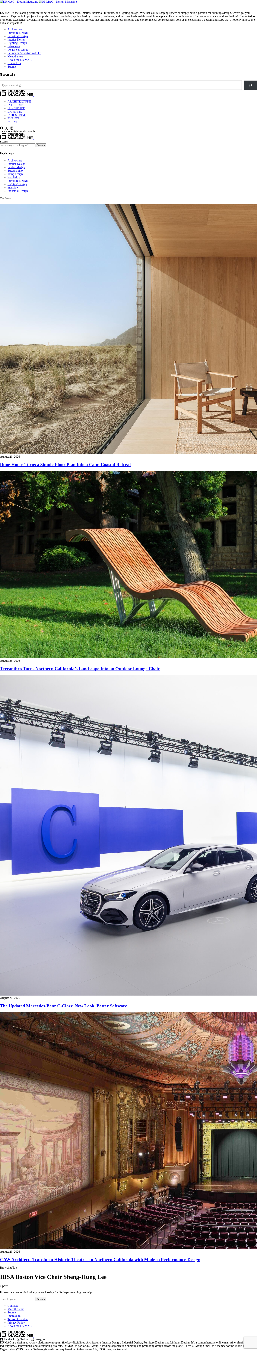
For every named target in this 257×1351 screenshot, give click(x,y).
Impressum (14, 1315)
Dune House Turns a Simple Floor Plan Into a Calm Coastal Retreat (65, 464)
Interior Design (16, 39)
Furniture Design (18, 32)
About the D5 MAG (20, 59)
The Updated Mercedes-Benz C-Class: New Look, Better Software (63, 1005)
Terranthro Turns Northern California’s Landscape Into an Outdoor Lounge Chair (80, 668)
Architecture (15, 29)
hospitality (14, 177)
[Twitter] (6, 128)
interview (13, 187)
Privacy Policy (16, 1322)
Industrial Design (18, 36)
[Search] (250, 85)
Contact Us (14, 63)
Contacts (13, 1305)
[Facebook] (1, 128)
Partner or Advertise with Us (24, 53)
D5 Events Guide (18, 49)
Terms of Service (18, 1319)
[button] (13, 131)
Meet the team (16, 56)
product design (16, 167)
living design (15, 174)
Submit (12, 66)
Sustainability (16, 170)
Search (41, 145)
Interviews (14, 46)
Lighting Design (17, 43)
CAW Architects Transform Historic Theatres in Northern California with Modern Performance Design (100, 1259)
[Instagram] (11, 128)
